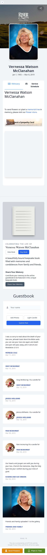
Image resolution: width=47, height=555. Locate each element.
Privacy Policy (17, 545)
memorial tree (33, 109)
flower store (31, 112)
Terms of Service (29, 545)
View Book (11, 252)
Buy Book (23, 252)
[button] (23, 501)
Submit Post (23, 323)
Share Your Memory (14, 284)
